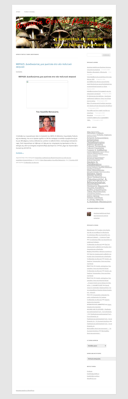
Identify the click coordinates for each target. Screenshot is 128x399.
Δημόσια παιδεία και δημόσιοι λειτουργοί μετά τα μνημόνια (102, 215)
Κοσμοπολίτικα (27, 160)
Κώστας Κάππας (104, 166)
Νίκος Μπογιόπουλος (95, 170)
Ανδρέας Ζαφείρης (104, 135)
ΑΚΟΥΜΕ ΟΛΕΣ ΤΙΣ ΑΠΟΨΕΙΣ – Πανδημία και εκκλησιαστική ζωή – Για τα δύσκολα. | (99, 311)
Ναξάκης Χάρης (94, 173)
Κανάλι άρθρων (93, 374)
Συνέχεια (20, 153)
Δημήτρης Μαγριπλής (95, 159)
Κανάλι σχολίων (93, 376)
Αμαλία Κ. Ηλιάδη (91, 135)
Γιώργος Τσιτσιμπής (92, 154)
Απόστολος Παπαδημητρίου (96, 141)
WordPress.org (91, 378)
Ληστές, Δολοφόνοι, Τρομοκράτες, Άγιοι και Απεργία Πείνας (99, 261)
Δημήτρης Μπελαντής (93, 160)
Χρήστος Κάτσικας (93, 196)
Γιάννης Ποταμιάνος (96, 146)
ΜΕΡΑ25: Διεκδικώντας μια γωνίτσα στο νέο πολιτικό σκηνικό (44, 65)
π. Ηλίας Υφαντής (95, 199)
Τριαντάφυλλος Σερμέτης (94, 193)
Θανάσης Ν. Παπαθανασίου (94, 163)
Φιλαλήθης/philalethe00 (93, 194)
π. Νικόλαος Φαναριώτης (99, 201)
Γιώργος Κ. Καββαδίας (97, 150)
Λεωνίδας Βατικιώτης (58, 160)
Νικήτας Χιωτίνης (94, 175)
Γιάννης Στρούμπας (95, 148)
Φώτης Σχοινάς (104, 194)
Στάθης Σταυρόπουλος (96, 189)
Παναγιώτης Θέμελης (93, 184)
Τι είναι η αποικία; (29, 12)
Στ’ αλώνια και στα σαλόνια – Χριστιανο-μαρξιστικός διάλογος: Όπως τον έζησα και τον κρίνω (99, 98)
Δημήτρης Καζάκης (92, 156)
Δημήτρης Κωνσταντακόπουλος (96, 157)
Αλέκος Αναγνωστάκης (93, 131)
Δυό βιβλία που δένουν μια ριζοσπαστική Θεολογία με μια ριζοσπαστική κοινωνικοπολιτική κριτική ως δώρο (99, 84)
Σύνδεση (89, 371)
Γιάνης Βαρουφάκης (46, 160)
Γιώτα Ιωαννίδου (103, 154)
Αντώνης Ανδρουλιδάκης (97, 138)
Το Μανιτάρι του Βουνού (31, 162)
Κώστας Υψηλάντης (92, 167)
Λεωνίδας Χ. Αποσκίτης (94, 168)
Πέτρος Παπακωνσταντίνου (96, 177)
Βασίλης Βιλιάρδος (95, 144)
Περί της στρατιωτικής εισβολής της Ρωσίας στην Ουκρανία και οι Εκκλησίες (99, 247)
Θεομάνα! (90, 115)
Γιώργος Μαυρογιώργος (95, 153)
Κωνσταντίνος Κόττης (93, 166)
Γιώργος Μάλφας (104, 151)
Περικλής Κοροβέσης (95, 187)
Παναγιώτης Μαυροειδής (97, 186)
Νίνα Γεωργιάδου (104, 172)
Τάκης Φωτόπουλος (96, 191)
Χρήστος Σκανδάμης (95, 197)
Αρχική (18, 12)
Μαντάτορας (91, 230)
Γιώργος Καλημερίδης (93, 152)
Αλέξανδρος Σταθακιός (95, 133)
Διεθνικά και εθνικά (48, 158)
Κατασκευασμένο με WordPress (25, 390)
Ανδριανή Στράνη (91, 136)
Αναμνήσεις (38, 158)
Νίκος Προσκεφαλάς (93, 172)
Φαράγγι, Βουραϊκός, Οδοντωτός (97, 72)
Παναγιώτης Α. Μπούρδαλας (97, 180)
